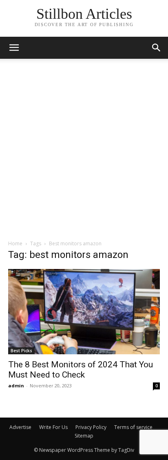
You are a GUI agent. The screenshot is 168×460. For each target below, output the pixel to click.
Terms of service (133, 427)
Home (15, 243)
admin (16, 385)
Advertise (20, 427)
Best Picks (21, 350)
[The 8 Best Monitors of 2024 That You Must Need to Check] (84, 311)
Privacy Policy (90, 427)
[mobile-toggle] (14, 48)
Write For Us (53, 427)
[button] (156, 48)
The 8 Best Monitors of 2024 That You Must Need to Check (80, 370)
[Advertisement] (84, 151)
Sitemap (84, 435)
